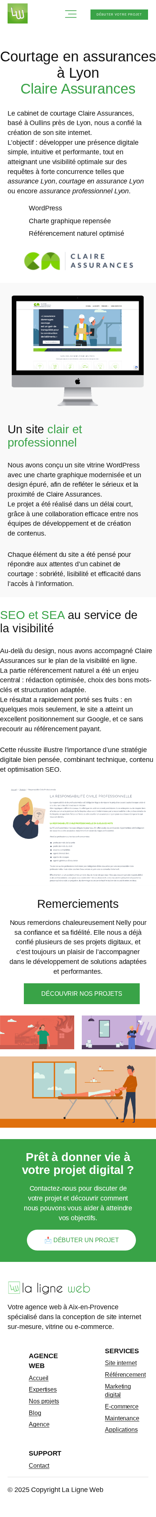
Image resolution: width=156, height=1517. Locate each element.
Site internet (121, 1362)
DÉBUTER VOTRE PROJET (119, 14)
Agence (39, 1424)
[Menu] (71, 15)
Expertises (43, 1389)
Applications (121, 1429)
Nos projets (44, 1401)
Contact (39, 1465)
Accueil (38, 1377)
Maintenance (122, 1418)
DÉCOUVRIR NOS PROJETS (81, 993)
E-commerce (122, 1406)
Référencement (125, 1374)
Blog (35, 1412)
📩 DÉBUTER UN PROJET (81, 1239)
